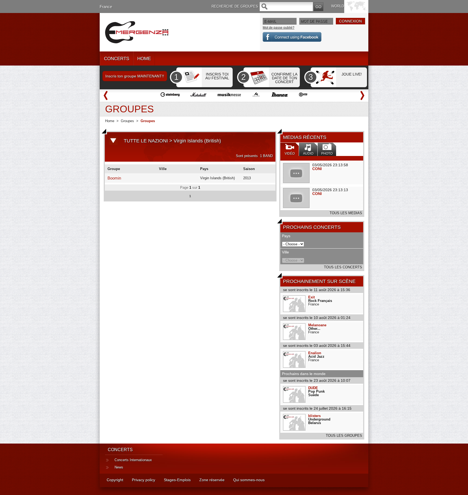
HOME (144, 58)
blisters (314, 416)
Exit (311, 297)
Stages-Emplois (177, 480)
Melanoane (317, 325)
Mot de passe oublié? (278, 28)
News (119, 467)
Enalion (314, 353)
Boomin (114, 178)
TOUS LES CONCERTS (343, 267)
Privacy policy (143, 480)
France (106, 6)
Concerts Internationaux (133, 460)
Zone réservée (212, 480)
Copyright (115, 480)
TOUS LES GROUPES (344, 435)
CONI (317, 169)
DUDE (313, 388)
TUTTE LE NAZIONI (146, 141)
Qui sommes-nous (249, 480)
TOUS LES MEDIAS (346, 213)
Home (109, 121)
